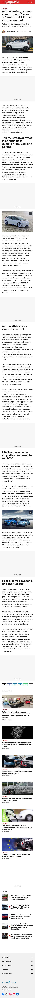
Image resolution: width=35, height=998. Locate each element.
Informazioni (5, 957)
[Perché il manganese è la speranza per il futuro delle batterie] (17, 761)
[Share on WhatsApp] (25, 684)
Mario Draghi (6, 256)
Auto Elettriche (7, 690)
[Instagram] (10, 994)
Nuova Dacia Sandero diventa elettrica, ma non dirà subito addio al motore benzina (21, 936)
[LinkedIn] (17, 994)
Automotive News (7, 965)
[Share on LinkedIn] (15, 684)
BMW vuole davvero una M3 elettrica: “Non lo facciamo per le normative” (21, 916)
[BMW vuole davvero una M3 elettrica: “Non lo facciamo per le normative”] (5, 917)
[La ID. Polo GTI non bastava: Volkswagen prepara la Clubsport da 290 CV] (5, 897)
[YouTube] (14, 994)
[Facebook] (3, 994)
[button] (3, 2)
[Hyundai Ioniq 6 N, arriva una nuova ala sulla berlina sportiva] (17, 788)
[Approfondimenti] (32, 974)
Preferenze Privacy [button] (6, 989)
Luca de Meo (6, 412)
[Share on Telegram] (20, 684)
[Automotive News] (32, 966)
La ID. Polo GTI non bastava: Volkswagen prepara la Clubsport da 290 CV (21, 897)
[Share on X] (4, 684)
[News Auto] (32, 970)
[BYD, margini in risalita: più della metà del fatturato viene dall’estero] (5, 907)
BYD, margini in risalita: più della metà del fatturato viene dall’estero (20, 907)
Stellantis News (6, 961)
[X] (6, 994)
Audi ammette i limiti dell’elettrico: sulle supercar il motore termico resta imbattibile (22, 926)
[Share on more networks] (31, 684)
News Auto (5, 8)
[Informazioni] (32, 957)
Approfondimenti (7, 973)
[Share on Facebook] (9, 684)
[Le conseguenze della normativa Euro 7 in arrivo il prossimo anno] (17, 844)
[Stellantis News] (32, 961)
